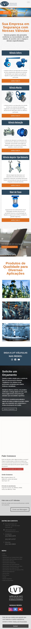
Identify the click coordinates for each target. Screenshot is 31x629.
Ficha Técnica (5, 575)
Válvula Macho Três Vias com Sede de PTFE (12, 569)
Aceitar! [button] (15, 626)
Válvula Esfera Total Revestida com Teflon (12, 559)
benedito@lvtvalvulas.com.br (12, 531)
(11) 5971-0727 (10, 539)
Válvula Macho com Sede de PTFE (10, 568)
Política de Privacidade (7, 580)
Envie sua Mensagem (19, 509)
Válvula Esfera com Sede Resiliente (10, 564)
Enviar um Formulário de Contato (12, 469)
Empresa (4, 555)
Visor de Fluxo (5, 573)
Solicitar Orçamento (9, 409)
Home (3, 553)
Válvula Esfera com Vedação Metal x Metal (12, 557)
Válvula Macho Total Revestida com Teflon (12, 566)
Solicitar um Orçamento (9, 247)
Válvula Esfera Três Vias (8, 561)
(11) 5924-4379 (10, 536)
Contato (4, 577)
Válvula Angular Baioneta (8, 571)
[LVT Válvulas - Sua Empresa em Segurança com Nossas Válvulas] (10, 3)
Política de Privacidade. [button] (20, 621)
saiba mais (15, 81)
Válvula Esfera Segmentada (9, 562)
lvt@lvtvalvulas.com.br (10, 530)
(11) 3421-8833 (10, 544)
